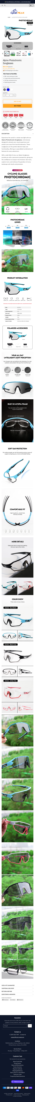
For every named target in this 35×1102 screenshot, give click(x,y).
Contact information (17, 1096)
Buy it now (17, 106)
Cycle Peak (10, 1093)
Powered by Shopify (18, 1093)
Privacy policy (9, 1094)
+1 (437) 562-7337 (14, 1034)
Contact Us (23, 1034)
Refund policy (27, 1093)
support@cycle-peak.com (17, 1037)
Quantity (5, 92)
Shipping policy (25, 1094)
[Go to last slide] (3, 53)
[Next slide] (32, 53)
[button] (6, 53)
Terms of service (17, 1094)
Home (9, 17)
